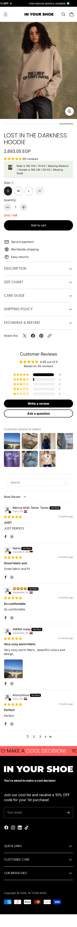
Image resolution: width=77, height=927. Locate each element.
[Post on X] (24, 335)
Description (15, 268)
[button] (13, 159)
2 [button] (34, 736)
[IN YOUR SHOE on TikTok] (26, 827)
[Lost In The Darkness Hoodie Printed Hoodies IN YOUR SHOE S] (38, 70)
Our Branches (15, 873)
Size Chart (13, 281)
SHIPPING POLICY (18, 308)
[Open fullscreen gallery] (69, 111)
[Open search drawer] (64, 14)
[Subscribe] (68, 812)
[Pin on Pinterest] (41, 335)
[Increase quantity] (23, 207)
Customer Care (17, 859)
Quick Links (13, 846)
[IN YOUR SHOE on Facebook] (6, 827)
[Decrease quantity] (7, 207)
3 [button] (40, 736)
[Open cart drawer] (71, 14)
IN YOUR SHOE (37, 893)
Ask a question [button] (38, 413)
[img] (13, 517)
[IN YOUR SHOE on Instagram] (13, 827)
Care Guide (14, 295)
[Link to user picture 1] (13, 668)
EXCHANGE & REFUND (22, 322)
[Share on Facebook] (33, 335)
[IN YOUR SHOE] (38, 14)
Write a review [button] (38, 404)
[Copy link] (49, 335)
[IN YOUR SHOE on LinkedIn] (19, 827)
